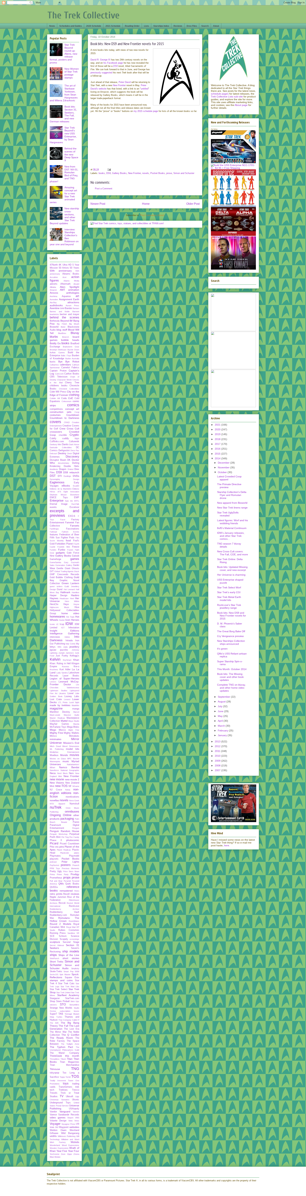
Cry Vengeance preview (230, 636)
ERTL (76, 501)
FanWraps (54, 529)
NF (70, 786)
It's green (222, 648)
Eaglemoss (57, 482)
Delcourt (53, 453)
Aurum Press (72, 305)
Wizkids (75, 1142)
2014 (218, 458)
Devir (69, 453)
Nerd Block (62, 773)
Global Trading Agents (63, 571)
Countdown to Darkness (64, 418)
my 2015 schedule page (146, 111)
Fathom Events (70, 532)
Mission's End (71, 742)
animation (73, 289)
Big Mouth (74, 324)
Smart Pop (68, 971)
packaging (67, 818)
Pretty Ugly (56, 871)
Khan (76, 659)
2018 (218, 439)
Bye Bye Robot (68, 361)
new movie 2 (72, 779)
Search (205, 26)
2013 (218, 741)
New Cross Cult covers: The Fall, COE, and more (232, 553)
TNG (75, 1068)
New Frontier (134, 173)
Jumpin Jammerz (66, 653)
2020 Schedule (93, 26)
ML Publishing (57, 749)
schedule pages (220, 93)
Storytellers (74, 1005)
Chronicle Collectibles (69, 389)
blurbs (54, 336)
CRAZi (67, 422)
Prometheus (56, 878)
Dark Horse (74, 444)
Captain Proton (58, 370)
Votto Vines (73, 1121)
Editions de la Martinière (61, 489)
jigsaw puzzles (59, 650)
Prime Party (63, 874)
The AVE (54, 1023)
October (223, 472)
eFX (59, 492)
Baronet (75, 311)
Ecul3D (76, 486)
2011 (218, 751)
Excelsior (74, 507)
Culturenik (74, 441)
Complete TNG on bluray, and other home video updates (231, 687)
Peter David (125, 82)
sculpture (55, 942)
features (54, 534)
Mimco (53, 736)
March (222, 725)
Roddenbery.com (58, 915)
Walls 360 (54, 1127)
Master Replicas (57, 718)
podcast (53, 862)
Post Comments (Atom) (152, 215)
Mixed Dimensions (70, 746)
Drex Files (192, 26)
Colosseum (66, 401)
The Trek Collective (83, 15)
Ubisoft (69, 1096)
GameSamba (55, 562)
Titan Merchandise (64, 1065)
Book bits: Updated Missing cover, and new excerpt (232, 568)
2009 (218, 760)
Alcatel (76, 284)
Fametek (69, 522)
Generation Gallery (63, 565)
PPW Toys (55, 868)
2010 (218, 755)
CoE (70, 398)
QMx (61, 883)
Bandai (68, 308)
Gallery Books (119, 173)
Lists (146, 26)
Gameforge (55, 559)
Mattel (64, 720)
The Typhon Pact (61, 1047)
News (52, 26)
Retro (76, 891)
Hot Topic (70, 617)
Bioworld (54, 327)
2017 (218, 444)
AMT (62, 289)
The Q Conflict (70, 1034)
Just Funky (62, 655)
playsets (54, 859)
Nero (71, 773)
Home (146, 203)
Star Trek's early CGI (228, 592)
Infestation (73, 627)
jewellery (74, 646)
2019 (218, 434)
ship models (70, 951)
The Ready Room (61, 1037)
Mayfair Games (59, 724)
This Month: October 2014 (231, 669)
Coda (64, 398)
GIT (52, 571)
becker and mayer (69, 314)
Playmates (55, 856)
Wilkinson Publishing (66, 1136)
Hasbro (75, 595)
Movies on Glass (58, 759)
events (53, 507)
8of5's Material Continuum (231, 528)
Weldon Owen (58, 1130)
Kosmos (65, 666)
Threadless (55, 1059)
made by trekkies (60, 705)
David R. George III (100, 59)
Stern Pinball (63, 1001)
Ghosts (75, 568)
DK (68, 460)
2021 (218, 424)
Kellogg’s (74, 655)
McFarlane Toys (58, 727)
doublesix (54, 469)
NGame (75, 786)
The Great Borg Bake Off (231, 631)
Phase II (56, 840)
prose (169, 173)
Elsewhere (74, 495)
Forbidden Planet (64, 544)
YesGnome (54, 1154)
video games (57, 1117)
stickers (53, 1005)
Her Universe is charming (231, 574)
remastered (66, 890)
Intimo (67, 637)
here (226, 845)
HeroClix (54, 604)
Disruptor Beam (58, 460)
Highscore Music (59, 607)
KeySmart (67, 660)
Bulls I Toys (66, 355)
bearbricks (54, 314)
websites (74, 1127)
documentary (63, 463)
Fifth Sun (55, 537)
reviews (75, 893)
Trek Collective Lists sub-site (227, 96)
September (224, 696)
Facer (62, 520)
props (67, 877)
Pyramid (67, 881)
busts (52, 361)
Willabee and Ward (70, 1139)
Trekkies (63, 1090)
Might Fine (73, 730)
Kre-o (76, 666)
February (223, 730)
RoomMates (74, 921)
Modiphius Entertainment (64, 752)
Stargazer (55, 998)
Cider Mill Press (58, 392)
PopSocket (54, 865)
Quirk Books (72, 884)
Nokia (67, 790)
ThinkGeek (56, 1055)
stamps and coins (61, 980)
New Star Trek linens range (232, 507)
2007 (218, 770)
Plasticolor (64, 853)
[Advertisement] (171, 141)
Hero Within (72, 601)
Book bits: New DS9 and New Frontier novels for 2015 (231, 615)
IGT (63, 628)
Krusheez (54, 669)
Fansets (74, 525)
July (220, 706)
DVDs (76, 476)
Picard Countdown (69, 843)
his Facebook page (113, 63)
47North (54, 265)
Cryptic (74, 435)
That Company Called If (68, 1020)
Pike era (54, 847)
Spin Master (65, 974)
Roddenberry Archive (64, 909)
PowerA (75, 865)
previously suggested (101, 72)
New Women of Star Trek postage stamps (71, 73)
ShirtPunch (54, 958)
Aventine (55, 308)
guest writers (56, 586)
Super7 (53, 1014)
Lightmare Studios (58, 690)
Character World (64, 380)
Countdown (72, 415)
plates (76, 853)
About (216, 26)
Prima (52, 874)
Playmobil (74, 856)
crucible (63, 435)
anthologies (72, 292)
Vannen (76, 1112)
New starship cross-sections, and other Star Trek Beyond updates (64, 216)
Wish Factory (58, 1142)
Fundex (53, 550)
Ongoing (55, 815)
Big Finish (62, 324)
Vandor (53, 1111)
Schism (63, 936)
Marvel (76, 712)
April (220, 720)
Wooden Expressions (59, 1148)
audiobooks (56, 305)
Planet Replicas (64, 850)
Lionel (70, 693)
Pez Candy (74, 837)
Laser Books (71, 675)
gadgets (60, 552)
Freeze (75, 547)
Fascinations (72, 529)
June (221, 711)
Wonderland (55, 1145)
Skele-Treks (56, 971)
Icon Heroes (72, 619)
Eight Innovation (71, 492)
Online (67, 815)
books (102, 173)
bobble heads (70, 340)
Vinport (70, 1118)
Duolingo (67, 476)
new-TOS (61, 786)
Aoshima (53, 296)
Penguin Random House (64, 831)
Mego (53, 729)
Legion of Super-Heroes (64, 678)
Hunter (62, 620)
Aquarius (66, 296)
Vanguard (65, 1111)
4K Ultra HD (65, 265)
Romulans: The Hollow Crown (64, 919)
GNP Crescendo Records (64, 574)
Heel (72, 598)
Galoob (75, 556)
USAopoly (74, 1108)
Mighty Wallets (71, 733)
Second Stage (71, 942)
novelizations (72, 797)
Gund (59, 589)
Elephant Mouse (58, 495)
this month (72, 1055)
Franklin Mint (63, 547)
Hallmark (65, 592)
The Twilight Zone (70, 1044)
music (66, 761)
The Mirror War (58, 1032)
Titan (69, 1058)
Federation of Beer (69, 534)
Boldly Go (55, 343)
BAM (62, 308)
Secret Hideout (57, 945)
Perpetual (74, 834)
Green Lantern (70, 583)
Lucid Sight (74, 702)
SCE (52, 936)
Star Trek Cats (66, 983)
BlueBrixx (62, 333)
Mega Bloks (73, 727)
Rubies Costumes (68, 930)
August (222, 701)
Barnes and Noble (60, 311)
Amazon (53, 290)
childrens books (58, 385)
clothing (74, 395)
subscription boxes (69, 1011)
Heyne (76, 604)
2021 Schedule (113, 26)
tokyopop (54, 1073)
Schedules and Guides (70, 26)
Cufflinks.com (57, 441)
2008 (218, 765)
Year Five (61, 1151)
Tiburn (63, 1059)
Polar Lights (70, 861)
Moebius (54, 755)
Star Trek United (63, 992)
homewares (57, 616)
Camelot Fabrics (70, 367)
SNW (77, 971)
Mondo (64, 755)
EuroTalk (75, 504)
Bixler (63, 327)
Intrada (69, 640)
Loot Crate (56, 699)
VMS (77, 1118)
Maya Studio (73, 721)
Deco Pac (74, 450)
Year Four (73, 1151)
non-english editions (64, 791)
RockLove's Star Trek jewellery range (229, 606)
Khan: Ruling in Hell (60, 663)
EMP (76, 497)
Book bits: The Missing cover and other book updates (230, 677)
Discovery (72, 456)
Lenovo (53, 682)
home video (70, 613)
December (224, 462)
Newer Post (97, 203)
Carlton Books (71, 374)
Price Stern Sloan (71, 871)
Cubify (53, 438)
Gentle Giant (63, 568)
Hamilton (75, 592)
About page (241, 105)
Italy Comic (70, 644)
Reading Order (132, 26)
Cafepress (54, 365)
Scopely (64, 939)
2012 (218, 746)
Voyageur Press (68, 1124)
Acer (65, 277)
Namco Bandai (69, 767)
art (77, 296)
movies (74, 755)
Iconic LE (54, 624)
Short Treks (56, 961)
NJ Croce (56, 789)
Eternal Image (58, 504)
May (220, 716)
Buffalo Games (57, 352)
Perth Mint (55, 837)
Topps (62, 1077)
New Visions (57, 782)
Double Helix (71, 466)
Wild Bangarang (70, 1133)
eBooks (66, 485)
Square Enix (72, 977)
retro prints (56, 893)
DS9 (108, 173)
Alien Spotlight (69, 287)
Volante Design (58, 1120)
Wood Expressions (70, 1145)
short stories (71, 958)
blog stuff (61, 329)
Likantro (62, 693)
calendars (65, 364)
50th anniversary (61, 270)
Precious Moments (70, 868)
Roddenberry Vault (64, 912)
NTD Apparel (57, 804)
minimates (55, 739)
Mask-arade (55, 715)
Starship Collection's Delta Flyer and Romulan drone (231, 495)
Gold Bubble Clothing (61, 577)
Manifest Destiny (60, 712)
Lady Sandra (62, 673)
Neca (53, 773)
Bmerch (65, 337)
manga (75, 709)
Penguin (75, 828)
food (68, 540)
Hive (77, 607)
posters (66, 865)
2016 (218, 448)
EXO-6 (71, 516)
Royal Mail (71, 927)
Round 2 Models (60, 924)
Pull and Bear (56, 881)
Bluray (75, 333)
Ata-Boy (53, 302)
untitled (144, 88)
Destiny (62, 453)
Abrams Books (70, 274)
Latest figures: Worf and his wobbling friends (232, 522)
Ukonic (75, 1099)
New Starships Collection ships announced (231, 642)
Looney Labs (71, 696)
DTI (60, 476)
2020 (218, 429)
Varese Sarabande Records (64, 1114)
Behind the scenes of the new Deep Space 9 (71, 154)
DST (53, 476)
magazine (56, 708)
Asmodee (54, 299)
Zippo (69, 1154)
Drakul (70, 469)
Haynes (54, 598)
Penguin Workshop (58, 834)
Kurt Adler (65, 669)
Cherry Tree (72, 382)
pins (61, 846)
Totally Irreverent (58, 1080)
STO (63, 1004)
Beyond (64, 320)
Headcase (64, 598)
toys (66, 1083)
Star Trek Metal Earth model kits (229, 598)
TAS (60, 1013)
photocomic (72, 840)
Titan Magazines (69, 1062)
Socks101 (54, 974)
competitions (56, 409)
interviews (55, 637)
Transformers (65, 1087)
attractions (73, 302)
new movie (57, 779)
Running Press (58, 933)
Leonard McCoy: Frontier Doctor (64, 683)
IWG (59, 647)
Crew (62, 428)
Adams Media (71, 281)
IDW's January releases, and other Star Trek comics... (230, 535)
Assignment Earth (69, 299)
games (74, 559)
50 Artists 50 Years (69, 268)
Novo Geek (74, 800)
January (223, 735)
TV (61, 1096)
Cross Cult (73, 428)
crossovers (56, 431)
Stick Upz (74, 1001)
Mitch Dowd (55, 746)
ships (53, 955)
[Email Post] (109, 169)
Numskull (74, 803)
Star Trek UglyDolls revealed (228, 514)
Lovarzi (67, 699)
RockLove (74, 906)
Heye (66, 604)
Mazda (76, 724)
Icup (62, 624)
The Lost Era (71, 1029)
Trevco (75, 1090)
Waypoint (64, 1127)
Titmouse (55, 1069)
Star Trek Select (58, 989)
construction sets (60, 412)
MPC (69, 759)
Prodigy (75, 874)
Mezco (62, 730)
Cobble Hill (55, 398)
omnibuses (72, 811)
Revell (66, 894)
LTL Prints (63, 702)
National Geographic (70, 770)
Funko (61, 549)
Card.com (59, 374)
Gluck (76, 571)
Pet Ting (65, 837)
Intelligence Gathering (64, 633)
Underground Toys (60, 1102)
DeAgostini (64, 450)
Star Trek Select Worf (229, 587)
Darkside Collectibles (61, 447)
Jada (65, 647)
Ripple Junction (58, 897)
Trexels (53, 1093)
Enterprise (56, 500)
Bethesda (55, 321)
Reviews (178, 26)
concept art (72, 409)
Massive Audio (71, 715)
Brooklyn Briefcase (58, 350)
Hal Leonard (69, 589)
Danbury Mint (55, 444)
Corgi (77, 412)
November (224, 467)
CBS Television (58, 377)
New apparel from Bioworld (232, 502)
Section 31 (72, 945)
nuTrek (55, 807)
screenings (74, 939)
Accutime (54, 277)
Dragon (62, 469)
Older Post (193, 203)
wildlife (53, 1136)
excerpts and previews (64, 513)
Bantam (76, 308)
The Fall (63, 1025)
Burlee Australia (72, 358)
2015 (218, 453)
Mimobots (74, 736)
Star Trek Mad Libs (70, 986)
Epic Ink (69, 501)
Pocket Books (157, 173)
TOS (75, 1076)
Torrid (68, 1077)
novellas (54, 800)
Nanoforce (54, 770)
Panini (76, 822)
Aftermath (65, 284)
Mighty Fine (56, 732)
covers (55, 422)
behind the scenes (64, 317)
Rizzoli (62, 903)
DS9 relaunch (71, 472)
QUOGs (54, 887)
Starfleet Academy (68, 995)
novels (145, 173)
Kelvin (55, 659)
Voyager (55, 1123)
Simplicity (75, 968)
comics (73, 405)
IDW (69, 623)
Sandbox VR (73, 933)
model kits (72, 748)
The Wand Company (64, 1053)
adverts (53, 284)
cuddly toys (70, 438)
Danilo (65, 444)
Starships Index (161, 26)
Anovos (54, 292)
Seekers (54, 948)
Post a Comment (103, 188)
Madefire (75, 705)
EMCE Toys (59, 497)
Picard (54, 843)
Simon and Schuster (183, 173)
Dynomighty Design (64, 479)
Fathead (53, 532)
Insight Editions (64, 630)
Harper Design (58, 595)
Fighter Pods (68, 537)
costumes (55, 415)
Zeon (63, 1154)
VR (77, 1124)
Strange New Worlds (61, 1008)
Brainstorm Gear (71, 347)
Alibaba (53, 287)
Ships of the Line (68, 955)
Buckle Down (73, 350)
